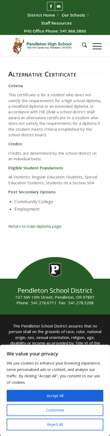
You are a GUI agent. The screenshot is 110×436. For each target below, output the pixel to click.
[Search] (82, 46)
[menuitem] (41, 15)
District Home (41, 15)
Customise (55, 410)
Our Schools (73, 15)
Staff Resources (56, 23)
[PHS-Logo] (45, 46)
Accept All (55, 395)
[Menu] (94, 46)
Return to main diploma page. (35, 226)
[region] (55, 390)
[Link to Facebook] (51, 6)
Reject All (55, 424)
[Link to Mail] (58, 6)
